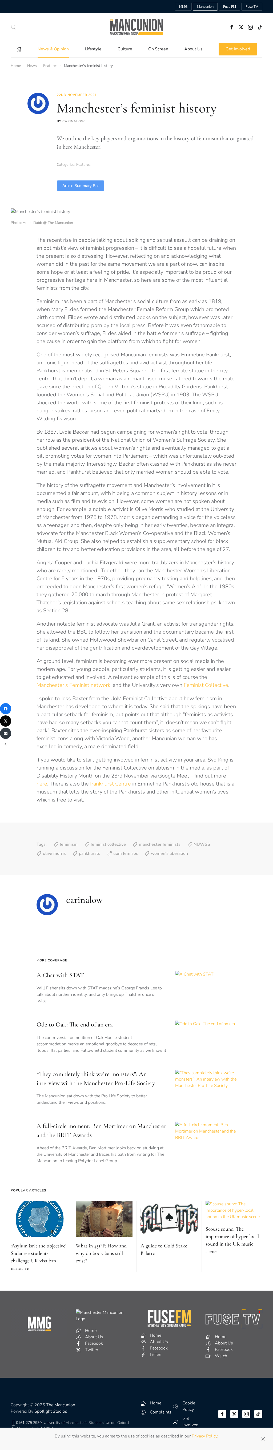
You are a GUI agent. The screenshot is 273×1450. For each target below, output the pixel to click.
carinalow (73, 121)
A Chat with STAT (60, 975)
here (42, 783)
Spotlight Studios (50, 1411)
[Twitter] (5, 721)
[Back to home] (136, 27)
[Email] (5, 733)
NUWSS (202, 844)
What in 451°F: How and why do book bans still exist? (101, 1253)
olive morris (54, 853)
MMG (183, 6)
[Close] (263, 1439)
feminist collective (108, 844)
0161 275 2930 (29, 1422)
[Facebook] (5, 708)
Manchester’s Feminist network (73, 685)
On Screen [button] (158, 49)
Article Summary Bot (80, 185)
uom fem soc (125, 853)
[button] (13, 27)
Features (83, 164)
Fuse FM (229, 6)
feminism (69, 844)
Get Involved (238, 49)
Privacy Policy (204, 1436)
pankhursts (89, 853)
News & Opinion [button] (53, 49)
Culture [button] (125, 49)
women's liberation (169, 853)
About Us (193, 49)
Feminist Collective (206, 685)
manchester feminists (159, 844)
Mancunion (205, 6)
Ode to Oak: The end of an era (75, 1024)
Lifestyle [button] (93, 49)
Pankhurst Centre (110, 783)
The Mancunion (60, 1405)
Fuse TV (252, 6)
